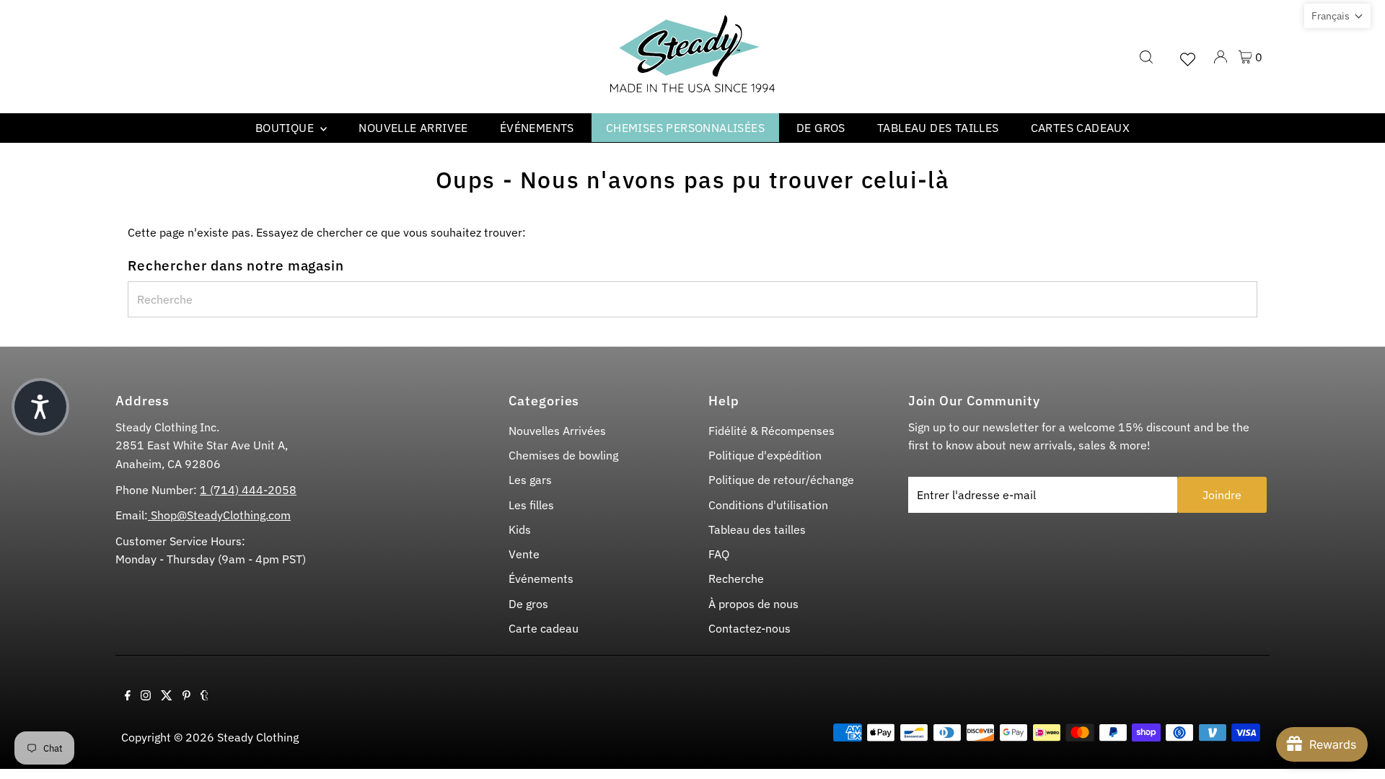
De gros (820, 127)
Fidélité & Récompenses (771, 430)
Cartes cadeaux (1080, 127)
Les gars (530, 479)
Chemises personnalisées (685, 127)
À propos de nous (753, 604)
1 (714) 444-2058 (248, 490)
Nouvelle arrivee (413, 127)
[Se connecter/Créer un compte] (1220, 56)
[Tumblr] (204, 696)
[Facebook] (127, 696)
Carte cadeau (544, 628)
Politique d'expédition (765, 455)
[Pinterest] (186, 696)
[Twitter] (166, 696)
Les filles (531, 505)
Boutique (286, 127)
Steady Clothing (258, 737)
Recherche (736, 578)
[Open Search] (1146, 56)
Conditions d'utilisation (768, 505)
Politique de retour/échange (781, 479)
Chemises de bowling (563, 455)
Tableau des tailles (938, 127)
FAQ (718, 554)
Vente (524, 554)
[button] (1337, 16)
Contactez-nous (749, 628)
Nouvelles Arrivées (557, 430)
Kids (520, 529)
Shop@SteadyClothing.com (219, 515)
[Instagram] (145, 696)
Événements (537, 127)
